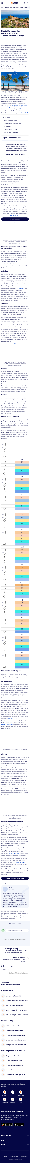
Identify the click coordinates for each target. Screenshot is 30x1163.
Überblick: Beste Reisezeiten (15, 878)
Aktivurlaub (24, 113)
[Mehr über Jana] (5, 889)
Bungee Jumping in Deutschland (17, 1015)
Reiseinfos (16, 7)
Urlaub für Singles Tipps (14, 1061)
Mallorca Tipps (12, 718)
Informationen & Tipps (10, 129)
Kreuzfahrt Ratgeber (13, 1070)
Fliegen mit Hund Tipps (13, 1056)
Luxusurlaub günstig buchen (15, 1075)
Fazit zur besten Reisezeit (11, 132)
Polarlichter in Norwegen (14, 1005)
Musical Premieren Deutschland (17, 1001)
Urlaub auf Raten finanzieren (16, 1040)
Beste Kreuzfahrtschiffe (14, 996)
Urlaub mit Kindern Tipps (14, 1065)
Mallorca (21, 109)
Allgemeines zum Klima (10, 120)
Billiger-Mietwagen (7, 725)
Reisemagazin (8, 7)
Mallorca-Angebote (14, 854)
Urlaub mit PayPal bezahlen (15, 1035)
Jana (10, 887)
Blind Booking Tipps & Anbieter (16, 1010)
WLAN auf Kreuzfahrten (14, 1026)
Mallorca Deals (15, 215)
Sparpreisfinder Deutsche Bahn (16, 1045)
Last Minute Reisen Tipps (14, 1031)
